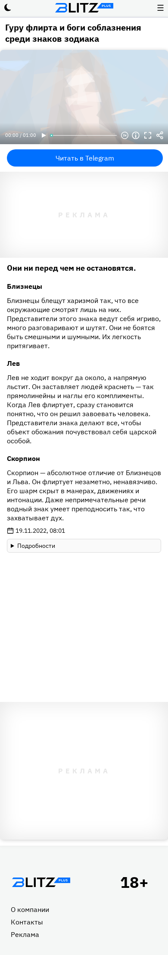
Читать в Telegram (85, 158)
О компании (30, 909)
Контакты (27, 922)
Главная (41, 882)
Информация (136, 136)
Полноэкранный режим (148, 136)
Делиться (160, 136)
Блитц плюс (84, 7)
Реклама (25, 934)
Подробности (36, 546)
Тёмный (8, 7)
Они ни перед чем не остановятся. (71, 268)
